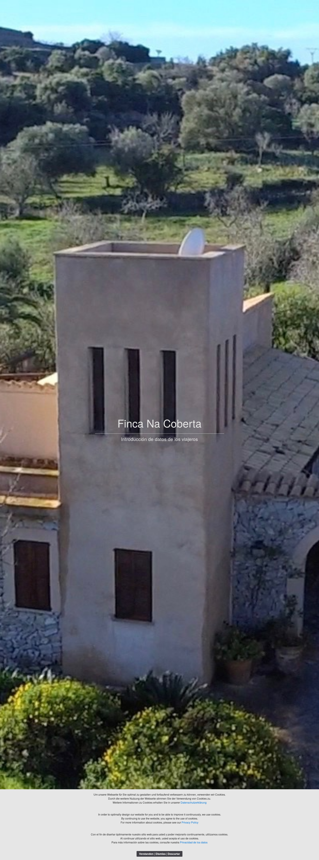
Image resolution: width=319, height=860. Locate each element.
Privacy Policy (190, 822)
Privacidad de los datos (194, 842)
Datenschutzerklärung (194, 802)
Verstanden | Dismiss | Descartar (159, 854)
